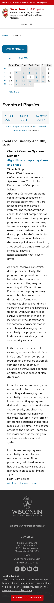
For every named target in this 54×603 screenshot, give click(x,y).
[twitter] (17, 569)
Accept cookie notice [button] (27, 597)
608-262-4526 (30, 562)
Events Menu (15, 49)
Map (26, 554)
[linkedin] (29, 569)
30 (30, 84)
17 (36, 77)
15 (23, 77)
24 (36, 81)
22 (23, 81)
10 (36, 73)
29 (23, 84)
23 (30, 81)
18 (43, 77)
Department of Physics (27, 9)
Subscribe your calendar (18, 126)
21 (16, 81)
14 (16, 77)
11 (43, 73)
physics (43, 2)
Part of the (27, 525)
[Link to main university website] (27, 516)
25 (43, 81)
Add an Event (14, 92)
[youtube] (35, 569)
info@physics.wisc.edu (30, 558)
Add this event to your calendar (22, 483)
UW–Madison (20, 2)
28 (16, 84)
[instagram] (23, 569)
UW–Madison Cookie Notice (17, 590)
